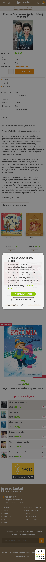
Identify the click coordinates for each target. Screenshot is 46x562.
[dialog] (23, 281)
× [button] (40, 255)
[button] (16, 305)
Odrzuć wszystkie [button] (23, 300)
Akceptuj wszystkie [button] (23, 294)
